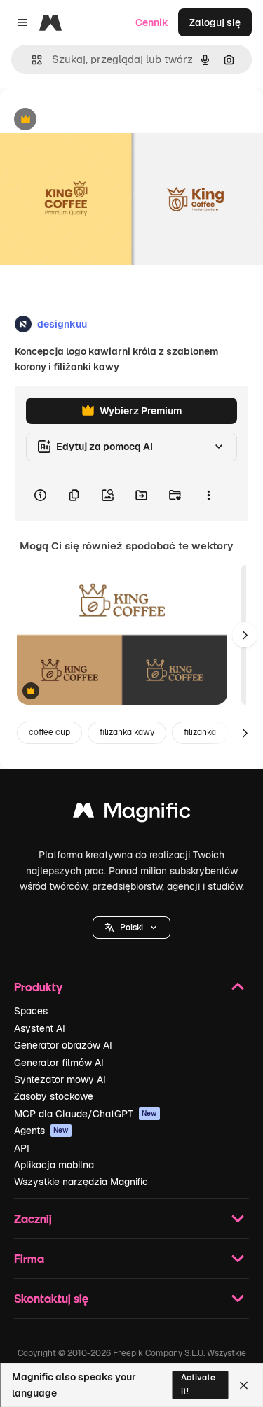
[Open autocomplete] (31, 60)
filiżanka (200, 732)
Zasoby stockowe (53, 1096)
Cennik (151, 22)
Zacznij (33, 1218)
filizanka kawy (127, 732)
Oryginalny (96, 120)
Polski (131, 927)
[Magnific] (132, 814)
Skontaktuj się (51, 1298)
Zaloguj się (215, 22)
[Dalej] (244, 635)
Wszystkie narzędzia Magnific (81, 1181)
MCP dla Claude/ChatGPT (85, 1113)
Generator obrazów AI (63, 1045)
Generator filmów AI (59, 1062)
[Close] (243, 1385)
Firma (29, 1258)
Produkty (38, 986)
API (21, 1148)
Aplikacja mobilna (54, 1164)
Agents (41, 1130)
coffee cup (49, 732)
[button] (131, 927)
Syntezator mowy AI (60, 1079)
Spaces (31, 1010)
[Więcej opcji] (208, 496)
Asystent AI (39, 1028)
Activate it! (198, 1384)
